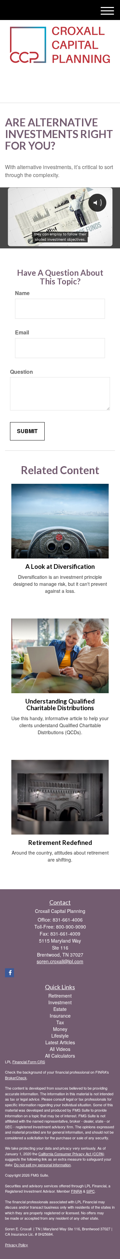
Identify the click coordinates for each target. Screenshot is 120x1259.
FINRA (76, 1191)
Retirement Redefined (60, 842)
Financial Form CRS (28, 1061)
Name (22, 293)
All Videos (60, 1049)
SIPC (90, 1191)
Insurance (60, 1015)
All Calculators (60, 1055)
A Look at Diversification (60, 566)
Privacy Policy (16, 1244)
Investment (60, 1002)
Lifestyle (60, 1035)
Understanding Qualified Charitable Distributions (60, 705)
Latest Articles (60, 1042)
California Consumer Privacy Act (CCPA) (71, 1153)
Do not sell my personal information (42, 1164)
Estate (60, 1009)
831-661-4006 (64, 92)
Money (60, 1029)
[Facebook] (58, 77)
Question (21, 371)
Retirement (60, 995)
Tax (60, 1022)
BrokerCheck (16, 1077)
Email (22, 332)
